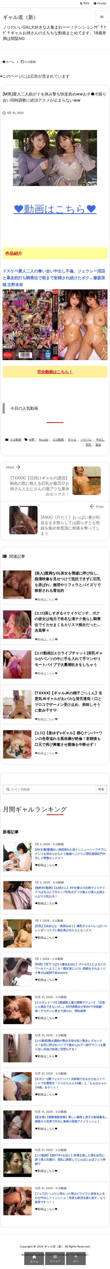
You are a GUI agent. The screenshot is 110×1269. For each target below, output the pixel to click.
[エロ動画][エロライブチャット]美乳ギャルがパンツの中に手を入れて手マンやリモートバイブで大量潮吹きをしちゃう (69, 659)
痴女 (98, 444)
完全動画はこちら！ (55, 371)
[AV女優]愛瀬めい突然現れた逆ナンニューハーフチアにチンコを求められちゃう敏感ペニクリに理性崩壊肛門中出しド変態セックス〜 (70, 854)
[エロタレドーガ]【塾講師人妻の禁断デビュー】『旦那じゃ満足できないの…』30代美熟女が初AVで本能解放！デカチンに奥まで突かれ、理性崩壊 (70, 1006)
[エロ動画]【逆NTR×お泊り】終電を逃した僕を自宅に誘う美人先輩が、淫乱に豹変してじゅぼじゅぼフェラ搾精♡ (70, 1159)
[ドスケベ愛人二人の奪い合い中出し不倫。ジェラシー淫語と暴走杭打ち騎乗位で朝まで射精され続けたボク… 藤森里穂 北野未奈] (55, 324)
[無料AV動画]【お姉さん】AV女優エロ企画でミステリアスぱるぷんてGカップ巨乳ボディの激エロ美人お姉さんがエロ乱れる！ (70, 892)
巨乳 (88, 444)
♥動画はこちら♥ (55, 209)
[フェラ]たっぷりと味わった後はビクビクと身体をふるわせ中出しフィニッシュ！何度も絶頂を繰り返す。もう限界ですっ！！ (70, 1198)
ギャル (72, 439)
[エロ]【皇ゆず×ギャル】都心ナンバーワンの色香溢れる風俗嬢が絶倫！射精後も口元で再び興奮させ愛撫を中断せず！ (68, 739)
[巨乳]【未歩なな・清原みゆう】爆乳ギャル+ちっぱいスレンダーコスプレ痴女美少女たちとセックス (71, 928)
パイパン (86, 439)
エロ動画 (30, 62)
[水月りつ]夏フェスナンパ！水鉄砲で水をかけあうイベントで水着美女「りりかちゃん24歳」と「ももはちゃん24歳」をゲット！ (71, 1083)
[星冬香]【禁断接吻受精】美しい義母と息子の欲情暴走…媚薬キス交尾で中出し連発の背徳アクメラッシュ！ (71, 1119)
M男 (31, 439)
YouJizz (43, 439)
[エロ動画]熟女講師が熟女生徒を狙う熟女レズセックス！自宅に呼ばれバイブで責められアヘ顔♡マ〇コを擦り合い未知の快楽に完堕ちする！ (70, 1045)
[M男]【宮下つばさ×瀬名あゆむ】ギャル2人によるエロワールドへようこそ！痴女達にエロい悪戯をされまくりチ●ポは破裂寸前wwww (70, 968)
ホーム (10, 62)
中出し (100, 439)
